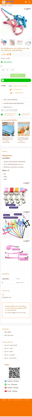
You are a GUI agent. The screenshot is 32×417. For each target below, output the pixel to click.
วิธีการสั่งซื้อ (7, 332)
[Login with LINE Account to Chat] (16, 80)
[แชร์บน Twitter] (7, 110)
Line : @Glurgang (12, 384)
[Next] (28, 23)
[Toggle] (2, 99)
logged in (14, 312)
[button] (26, 2)
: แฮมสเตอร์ (11, 355)
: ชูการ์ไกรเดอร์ (12, 358)
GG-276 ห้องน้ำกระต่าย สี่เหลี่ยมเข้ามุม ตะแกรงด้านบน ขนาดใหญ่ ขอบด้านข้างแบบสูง (7, 138)
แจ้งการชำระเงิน (8, 335)
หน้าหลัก (4, 5)
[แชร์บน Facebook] (5, 110)
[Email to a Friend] (10, 110)
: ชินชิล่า (10, 351)
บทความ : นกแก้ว (8, 348)
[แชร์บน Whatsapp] (2, 110)
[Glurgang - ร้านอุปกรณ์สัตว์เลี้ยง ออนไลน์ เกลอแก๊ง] (7, 2)
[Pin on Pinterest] (13, 110)
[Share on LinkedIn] (16, 110)
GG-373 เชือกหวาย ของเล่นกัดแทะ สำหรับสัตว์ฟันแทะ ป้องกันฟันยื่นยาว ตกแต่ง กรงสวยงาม (23, 138)
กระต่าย (10, 5)
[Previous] (3, 23)
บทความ (6, 351)
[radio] (3, 70)
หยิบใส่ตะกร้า (18, 75)
